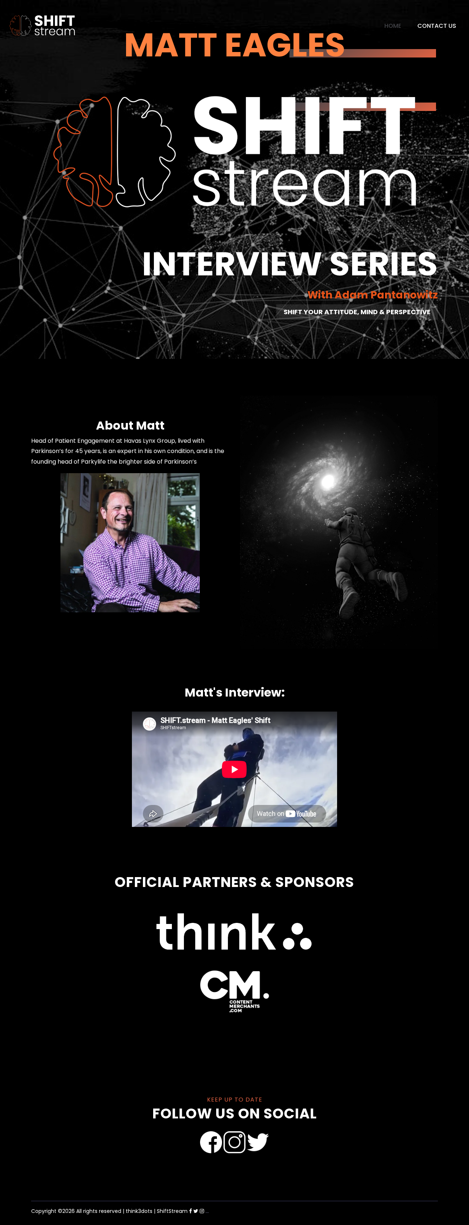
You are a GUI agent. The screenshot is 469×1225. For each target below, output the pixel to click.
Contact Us (436, 26)
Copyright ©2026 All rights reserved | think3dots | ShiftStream (109, 1211)
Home (392, 26)
